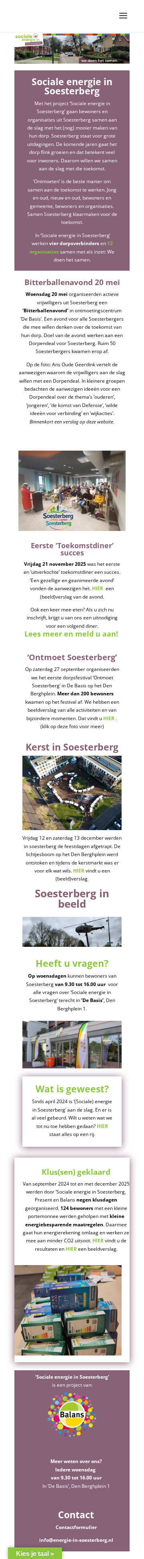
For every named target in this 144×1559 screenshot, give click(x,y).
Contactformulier (76, 1527)
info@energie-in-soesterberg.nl (76, 1540)
